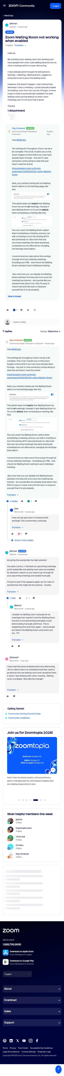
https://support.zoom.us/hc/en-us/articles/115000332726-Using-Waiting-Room (31, 171)
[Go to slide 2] (23, 800)
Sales (7, 1011)
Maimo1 (18, 605)
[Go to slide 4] (30, 800)
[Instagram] (30, 1040)
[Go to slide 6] (39, 800)
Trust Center (23, 1048)
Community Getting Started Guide (24, 713)
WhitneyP (14, 657)
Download (10, 1000)
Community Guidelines (19, 718)
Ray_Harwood (18, 128)
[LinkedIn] (11, 1040)
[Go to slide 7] (44, 800)
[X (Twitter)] (17, 1040)
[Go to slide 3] (26, 800)
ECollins (19, 845)
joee (16, 508)
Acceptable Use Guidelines (41, 1048)
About (8, 989)
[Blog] (5, 1040)
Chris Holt (20, 836)
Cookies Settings (29, 1052)
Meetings (8, 15)
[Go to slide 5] (34, 800)
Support (9, 1022)
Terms (5, 1048)
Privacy (13, 1048)
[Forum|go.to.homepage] (22, 6)
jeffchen (13, 23)
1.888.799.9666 (12, 944)
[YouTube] (24, 1040)
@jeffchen (21, 140)
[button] (4, 6)
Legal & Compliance (11, 1052)
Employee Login (44, 1052)
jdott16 (19, 819)
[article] (32, 421)
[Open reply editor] (32, 322)
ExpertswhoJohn (24, 828)
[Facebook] (37, 1040)
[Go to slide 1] (19, 800)
